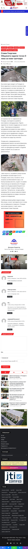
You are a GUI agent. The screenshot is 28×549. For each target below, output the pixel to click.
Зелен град (12, 503)
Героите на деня (6, 497)
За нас (2, 435)
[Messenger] (20, 232)
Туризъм (5, 527)
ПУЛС (15, 517)
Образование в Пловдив (18, 515)
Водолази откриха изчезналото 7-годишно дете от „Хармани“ (18, 403)
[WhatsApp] (23, 232)
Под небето (5, 520)
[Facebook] (3, 232)
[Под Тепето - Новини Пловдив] (14, 8)
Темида (22, 524)
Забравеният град (16, 501)
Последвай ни (14, 467)
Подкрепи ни (4, 446)
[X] (14, 251)
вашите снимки (6, 531)
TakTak (2, 439)
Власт (14, 494)
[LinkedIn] (7, 232)
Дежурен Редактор (6, 61)
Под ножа (14, 520)
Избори (16, 47)
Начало (4, 44)
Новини (4, 50)
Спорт (14, 522)
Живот (19, 499)
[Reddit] (13, 232)
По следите (22, 520)
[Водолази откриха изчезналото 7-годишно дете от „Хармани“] (4, 404)
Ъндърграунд (15, 529)
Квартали (16, 508)
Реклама (3, 437)
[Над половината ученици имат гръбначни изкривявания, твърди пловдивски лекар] (4, 383)
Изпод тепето (18, 506)
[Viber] (7, 234)
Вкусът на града (6, 494)
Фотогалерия (13, 527)
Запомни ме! (5, 357)
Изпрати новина (5, 444)
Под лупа (23, 517)
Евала (12, 499)
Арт (12, 490)
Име (2, 352)
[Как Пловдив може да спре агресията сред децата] (4, 390)
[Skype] (16, 232)
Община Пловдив (12, 50)
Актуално (4, 47)
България (12, 492)
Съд (15, 524)
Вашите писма (22, 492)
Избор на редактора (14, 259)
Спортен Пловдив (6, 524)
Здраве (4, 503)
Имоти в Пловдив (6, 508)
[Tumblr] (10, 232)
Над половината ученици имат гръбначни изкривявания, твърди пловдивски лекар (18, 383)
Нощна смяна (6, 515)
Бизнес (19, 490)
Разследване (6, 522)
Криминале (5, 510)
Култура (14, 510)
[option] (14, 261)
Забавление (5, 501)
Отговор (10, 283)
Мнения (22, 47)
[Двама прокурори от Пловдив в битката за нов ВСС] (4, 377)
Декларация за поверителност (8, 448)
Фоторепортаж (6, 529)
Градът (8, 44)
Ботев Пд (4, 492)
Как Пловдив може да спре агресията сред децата (14, 263)
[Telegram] (3, 234)
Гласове (16, 497)
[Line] (10, 234)
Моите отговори (6, 513)
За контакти (4, 441)
